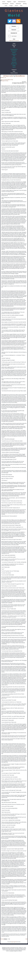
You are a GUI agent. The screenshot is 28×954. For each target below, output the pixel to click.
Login (14, 1)
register (15, 941)
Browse (12, 3)
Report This (10, 79)
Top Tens (14, 60)
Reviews (2, 77)
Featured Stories (21, 1)
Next (26, 939)
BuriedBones (20, 76)
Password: (14, 29)
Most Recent (5, 3)
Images (11, 5)
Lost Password (16, 40)
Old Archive (18, 3)
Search (16, 5)
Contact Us (14, 69)
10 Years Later (8, 76)
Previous (2, 939)
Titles (14, 55)
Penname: (14, 26)
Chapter (3, 80)
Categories (14, 54)
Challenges (14, 59)
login (12, 941)
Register (9, 1)
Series (14, 57)
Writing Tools (14, 63)
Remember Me (14, 33)
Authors (14, 52)
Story (7, 80)
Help (21, 5)
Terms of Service (14, 72)
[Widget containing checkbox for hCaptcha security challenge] (17, 36)
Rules (14, 71)
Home (3, 1)
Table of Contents (4, 79)
